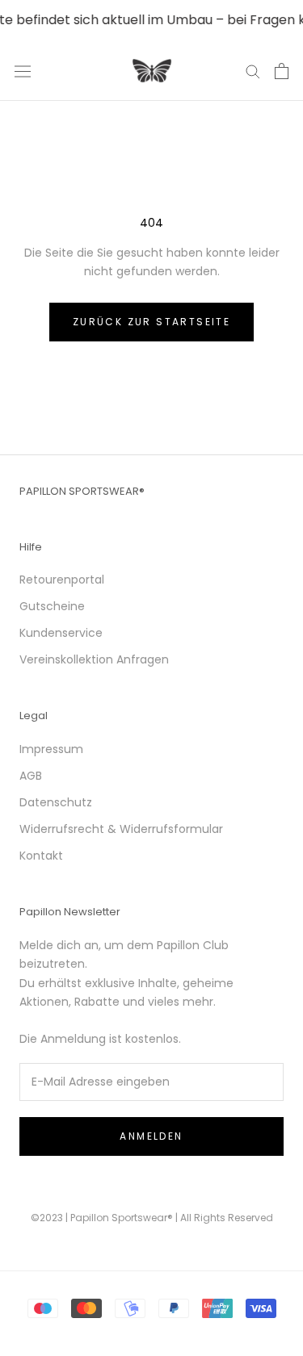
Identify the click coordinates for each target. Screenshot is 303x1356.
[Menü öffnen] (23, 71)
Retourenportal (61, 579)
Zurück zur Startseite (151, 322)
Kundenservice (61, 633)
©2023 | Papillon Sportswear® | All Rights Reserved (152, 1217)
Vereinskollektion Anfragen (94, 659)
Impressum (51, 749)
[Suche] (253, 70)
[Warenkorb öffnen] (281, 71)
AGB (30, 776)
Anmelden (151, 1136)
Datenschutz (55, 802)
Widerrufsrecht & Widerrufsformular (121, 829)
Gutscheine (52, 606)
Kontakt (41, 856)
